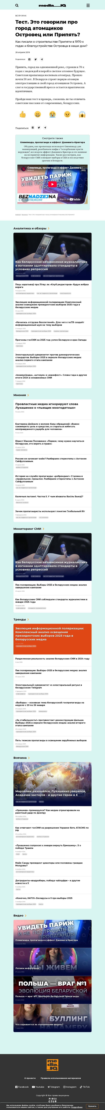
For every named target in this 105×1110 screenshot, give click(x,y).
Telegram (55, 1087)
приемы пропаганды (61, 331)
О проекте (30, 1078)
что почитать (43, 517)
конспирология (65, 293)
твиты (41, 801)
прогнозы (19, 346)
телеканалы (43, 711)
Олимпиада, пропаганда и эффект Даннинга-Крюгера (52, 142)
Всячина (21, 16)
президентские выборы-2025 (26, 313)
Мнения (19, 395)
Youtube (39, 1087)
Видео (18, 915)
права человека (21, 450)
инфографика (35, 276)
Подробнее (76, 1107)
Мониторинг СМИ (27, 529)
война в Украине (22, 467)
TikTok (86, 1087)
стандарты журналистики (37, 608)
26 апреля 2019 (22, 52)
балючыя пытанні (22, 502)
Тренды (19, 619)
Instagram (71, 1087)
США (17, 854)
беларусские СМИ (22, 276)
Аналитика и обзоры (29, 228)
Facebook (23, 1087)
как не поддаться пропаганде (53, 276)
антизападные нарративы (25, 293)
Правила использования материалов (61, 1078)
